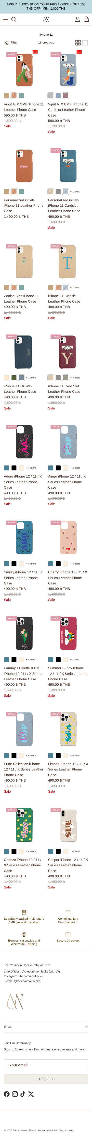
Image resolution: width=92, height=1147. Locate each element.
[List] (85, 43)
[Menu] (5, 19)
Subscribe (46, 1078)
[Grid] (78, 43)
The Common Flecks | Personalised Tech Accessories (43, 1130)
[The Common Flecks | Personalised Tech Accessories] (46, 19)
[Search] (16, 19)
